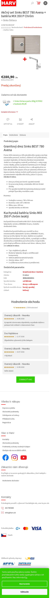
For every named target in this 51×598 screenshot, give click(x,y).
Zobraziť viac (25, 379)
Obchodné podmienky (10, 411)
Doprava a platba (8, 408)
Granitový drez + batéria (33, 272)
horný (25, 287)
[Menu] (45, 3)
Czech (10, 535)
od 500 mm (27, 281)
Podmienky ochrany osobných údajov (16, 446)
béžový (26, 290)
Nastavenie (24, 584)
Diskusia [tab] (23, 135)
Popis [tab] (5, 135)
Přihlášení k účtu (8, 419)
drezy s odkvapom (30, 284)
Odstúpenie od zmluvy (10, 415)
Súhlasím (24, 592)
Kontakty (5, 439)
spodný (31, 287)
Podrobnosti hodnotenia (33, 27)
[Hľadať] (32, 3)
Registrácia (6, 422)
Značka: (8, 30)
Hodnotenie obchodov (10, 480)
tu (26, 577)
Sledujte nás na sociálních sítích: (14, 450)
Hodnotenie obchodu (25, 301)
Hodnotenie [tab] (13, 135)
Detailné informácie (8, 112)
